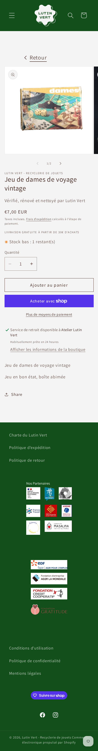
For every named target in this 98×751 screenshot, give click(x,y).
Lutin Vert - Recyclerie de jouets (46, 737)
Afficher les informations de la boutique (47, 349)
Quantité (12, 252)
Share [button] (16, 394)
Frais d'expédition (38, 219)
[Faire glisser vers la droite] (61, 164)
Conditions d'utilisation (31, 648)
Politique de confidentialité (35, 660)
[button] (11, 15)
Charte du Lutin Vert (28, 435)
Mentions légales (25, 673)
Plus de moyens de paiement (49, 314)
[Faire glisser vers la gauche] (37, 164)
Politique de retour (27, 460)
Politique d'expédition (30, 447)
